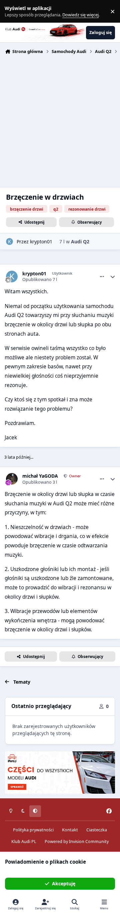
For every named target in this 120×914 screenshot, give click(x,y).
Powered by (77, 841)
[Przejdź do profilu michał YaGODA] (12, 479)
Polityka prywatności (33, 830)
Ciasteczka (96, 830)
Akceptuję (63, 883)
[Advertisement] (60, 120)
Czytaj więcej (14, 11)
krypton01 (41, 241)
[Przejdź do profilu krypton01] (9, 241)
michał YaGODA (40, 476)
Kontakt (70, 830)
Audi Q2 (80, 241)
